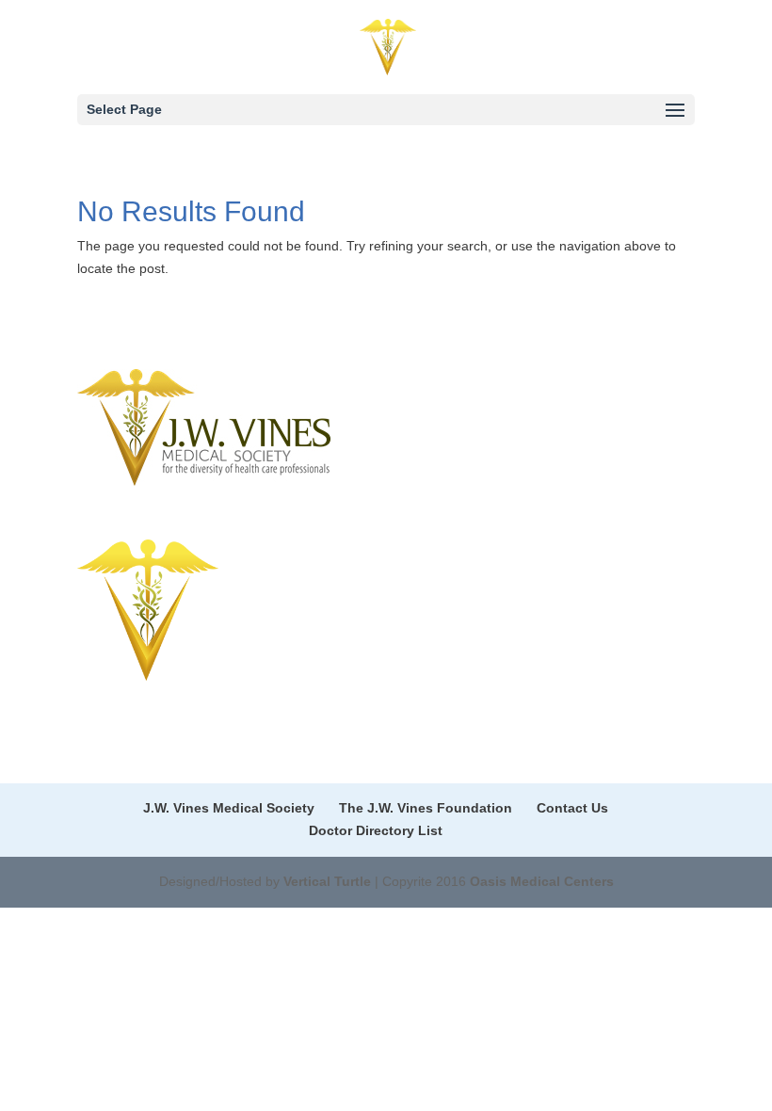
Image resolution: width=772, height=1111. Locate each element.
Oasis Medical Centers (542, 881)
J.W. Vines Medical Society (228, 807)
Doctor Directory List (375, 830)
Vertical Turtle (327, 881)
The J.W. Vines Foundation (425, 807)
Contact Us (572, 807)
